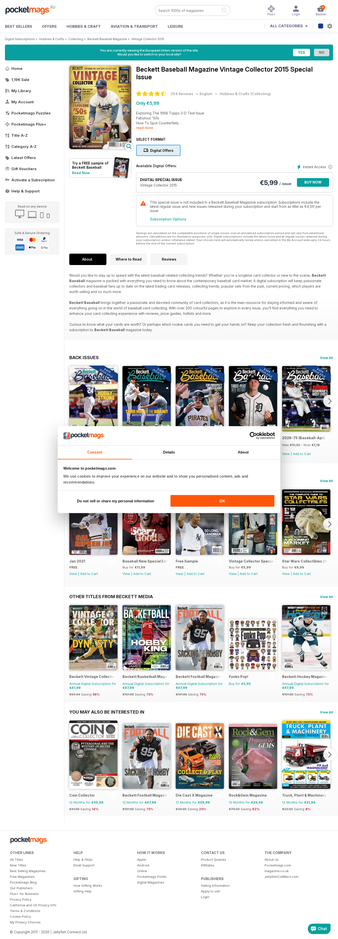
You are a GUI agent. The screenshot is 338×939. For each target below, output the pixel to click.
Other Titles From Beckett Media (111, 596)
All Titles (16, 859)
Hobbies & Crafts (51, 39)
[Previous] (73, 401)
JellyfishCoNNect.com (281, 877)
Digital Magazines (150, 882)
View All (326, 358)
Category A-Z (24, 146)
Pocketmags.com (278, 865)
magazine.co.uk (277, 871)
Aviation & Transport (134, 26)
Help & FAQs (83, 859)
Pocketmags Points (152, 877)
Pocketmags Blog (23, 882)
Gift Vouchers (24, 168)
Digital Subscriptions (20, 39)
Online (142, 871)
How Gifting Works (87, 885)
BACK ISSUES (84, 357)
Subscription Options (168, 219)
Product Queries (213, 859)
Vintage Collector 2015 (147, 39)
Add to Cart (302, 454)
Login (205, 897)
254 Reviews (182, 94)
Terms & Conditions (25, 911)
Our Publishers (21, 888)
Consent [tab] (94, 452)
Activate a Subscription (33, 180)
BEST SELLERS (18, 26)
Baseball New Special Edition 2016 (145, 561)
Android (143, 865)
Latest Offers (23, 157)
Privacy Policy (20, 899)
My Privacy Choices (25, 922)
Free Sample (187, 561)
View (286, 454)
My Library (21, 90)
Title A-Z (19, 135)
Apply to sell (210, 891)
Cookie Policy (20, 916)
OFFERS (49, 26)
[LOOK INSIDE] (100, 148)
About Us (272, 859)
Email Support (84, 865)
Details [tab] (169, 452)
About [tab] (243, 452)
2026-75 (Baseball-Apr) (303, 438)
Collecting (75, 39)
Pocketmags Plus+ (28, 124)
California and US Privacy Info (33, 905)
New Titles (18, 865)
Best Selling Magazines (28, 871)
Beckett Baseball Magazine (107, 39)
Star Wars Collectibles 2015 (305, 561)
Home (17, 68)
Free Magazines (22, 877)
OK (222, 501)
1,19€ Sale (20, 79)
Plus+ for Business (24, 894)
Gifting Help (82, 891)
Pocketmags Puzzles (31, 113)
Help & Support (25, 191)
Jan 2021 (77, 561)
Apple (141, 859)
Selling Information (215, 885)
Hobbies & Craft (84, 26)
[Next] (329, 401)
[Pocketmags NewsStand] (29, 10)
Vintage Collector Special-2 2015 (252, 561)
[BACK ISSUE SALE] (306, 430)
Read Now (81, 173)
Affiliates (207, 865)
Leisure (175, 26)
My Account (22, 102)
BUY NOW (313, 182)
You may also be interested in (106, 711)
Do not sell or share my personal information (115, 501)
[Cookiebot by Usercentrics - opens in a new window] (253, 435)
